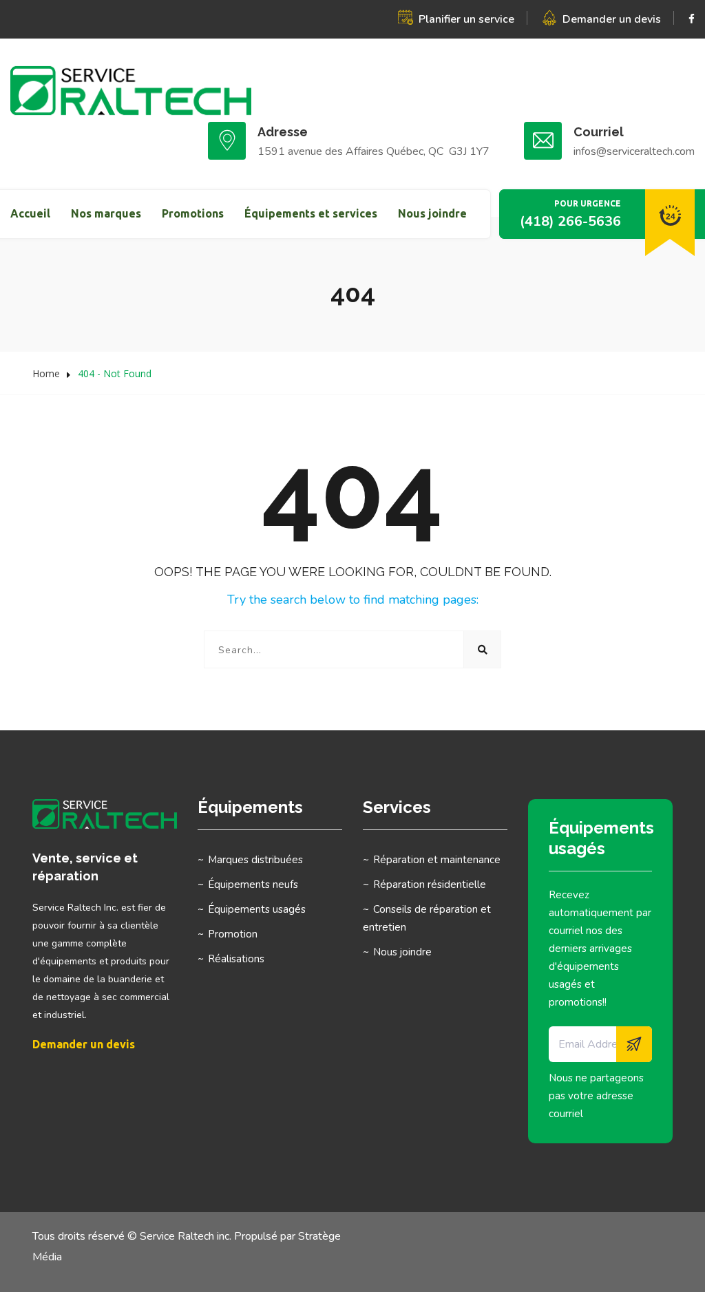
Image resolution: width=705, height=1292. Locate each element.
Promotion (232, 934)
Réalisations (236, 959)
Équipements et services (310, 213)
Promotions (193, 213)
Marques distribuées (255, 860)
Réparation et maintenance (437, 860)
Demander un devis (611, 19)
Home (46, 373)
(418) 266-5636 (570, 221)
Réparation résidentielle (429, 884)
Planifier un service (466, 19)
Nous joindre (432, 213)
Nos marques (106, 213)
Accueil (30, 213)
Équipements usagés (257, 909)
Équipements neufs (253, 884)
